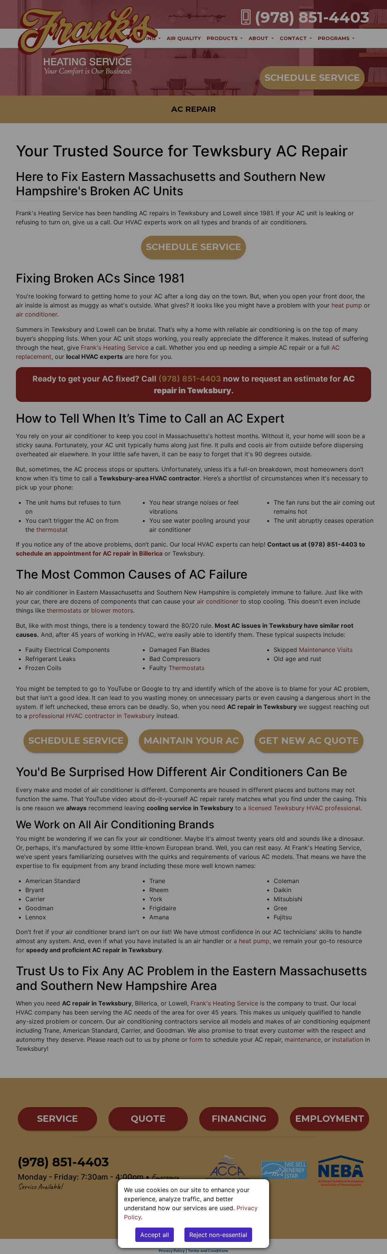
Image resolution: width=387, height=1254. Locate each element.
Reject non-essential (218, 1235)
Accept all (154, 1235)
